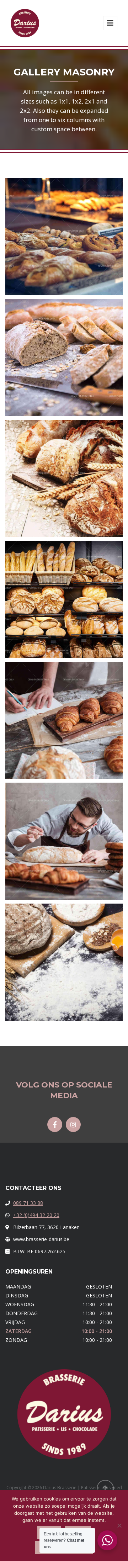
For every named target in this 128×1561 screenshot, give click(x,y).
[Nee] (119, 1525)
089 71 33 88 (28, 1203)
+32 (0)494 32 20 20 (36, 1215)
